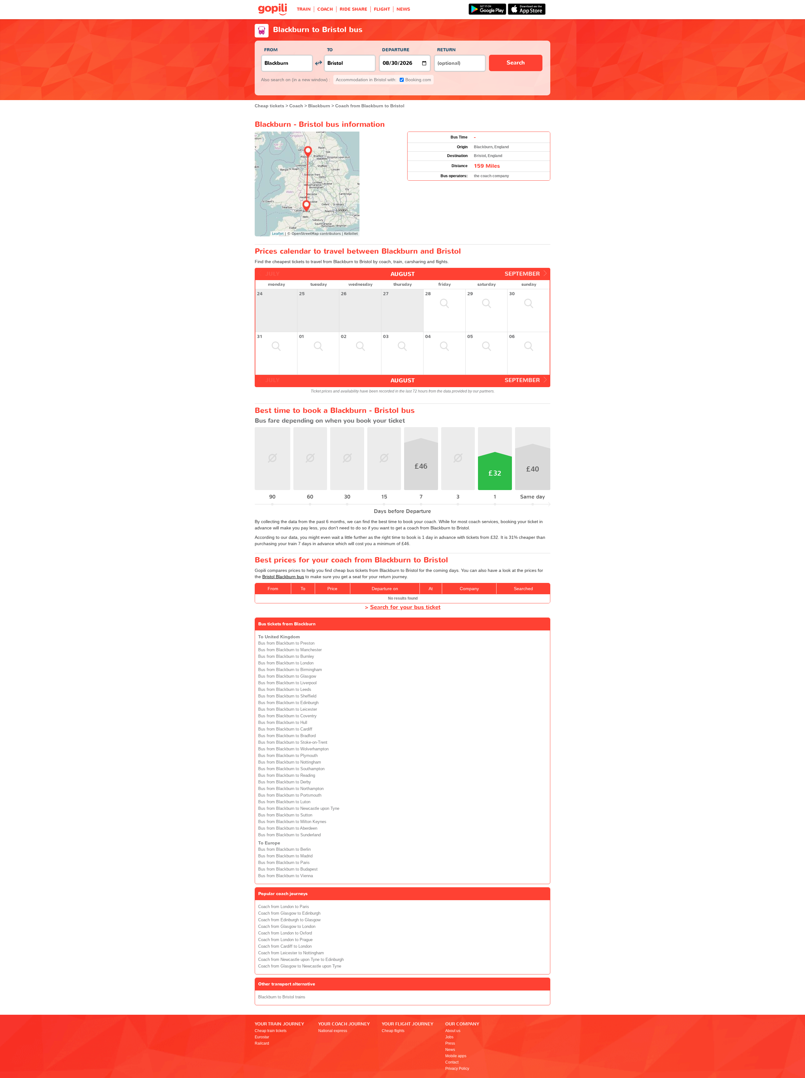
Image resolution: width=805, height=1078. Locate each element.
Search (516, 63)
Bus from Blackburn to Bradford (287, 736)
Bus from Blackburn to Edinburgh (288, 703)
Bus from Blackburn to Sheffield (287, 696)
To (330, 50)
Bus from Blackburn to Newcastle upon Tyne (298, 808)
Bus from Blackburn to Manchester (290, 650)
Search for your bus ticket (405, 607)
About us (452, 1031)
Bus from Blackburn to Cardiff (285, 729)
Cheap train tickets (270, 1031)
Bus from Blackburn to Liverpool (287, 683)
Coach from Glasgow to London (286, 926)
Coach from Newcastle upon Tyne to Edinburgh (301, 959)
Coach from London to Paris (283, 907)
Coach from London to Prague (285, 940)
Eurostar (262, 1037)
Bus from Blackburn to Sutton (285, 815)
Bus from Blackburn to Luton (284, 802)
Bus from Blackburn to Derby (284, 782)
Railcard (262, 1043)
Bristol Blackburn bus (283, 576)
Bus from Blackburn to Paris (284, 863)
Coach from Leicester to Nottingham (291, 953)
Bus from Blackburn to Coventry (287, 716)
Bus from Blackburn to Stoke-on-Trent (292, 742)
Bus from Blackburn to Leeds (284, 689)
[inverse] (318, 63)
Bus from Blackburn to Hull (282, 722)
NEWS (403, 9)
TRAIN (304, 9)
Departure (395, 50)
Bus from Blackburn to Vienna (285, 876)
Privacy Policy (457, 1068)
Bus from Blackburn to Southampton (291, 769)
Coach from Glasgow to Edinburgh (289, 913)
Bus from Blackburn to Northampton (291, 789)
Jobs (449, 1037)
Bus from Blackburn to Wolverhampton (293, 749)
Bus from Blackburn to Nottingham (289, 762)
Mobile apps (455, 1056)
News (450, 1049)
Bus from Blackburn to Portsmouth (289, 795)
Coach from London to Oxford (285, 933)
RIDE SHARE (353, 9)
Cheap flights (393, 1031)
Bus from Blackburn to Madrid (285, 856)
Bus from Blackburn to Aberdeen (287, 828)
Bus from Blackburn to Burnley (286, 656)
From (271, 50)
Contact (451, 1062)
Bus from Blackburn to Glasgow (287, 676)
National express (332, 1031)
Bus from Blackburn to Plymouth (288, 755)
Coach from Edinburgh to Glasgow (289, 920)
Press (450, 1043)
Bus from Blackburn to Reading (286, 775)
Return (446, 50)
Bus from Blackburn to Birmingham (290, 670)
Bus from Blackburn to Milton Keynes (292, 822)
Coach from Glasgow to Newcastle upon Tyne (299, 966)
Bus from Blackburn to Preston (286, 643)
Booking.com (383, 79)
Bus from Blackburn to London (286, 663)
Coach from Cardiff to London (285, 946)
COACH (325, 9)
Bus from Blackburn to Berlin (284, 849)
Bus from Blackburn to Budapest (288, 869)
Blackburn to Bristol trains (281, 997)
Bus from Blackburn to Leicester (287, 709)
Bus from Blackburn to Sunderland (289, 835)
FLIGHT (382, 9)
